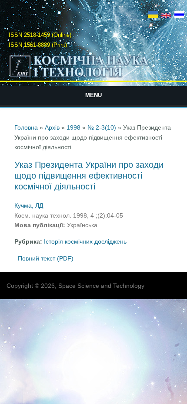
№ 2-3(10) (101, 127)
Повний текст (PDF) (45, 258)
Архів (52, 127)
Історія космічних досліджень (85, 241)
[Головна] (94, 76)
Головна (26, 127)
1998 (73, 127)
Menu (93, 95)
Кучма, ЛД (28, 205)
